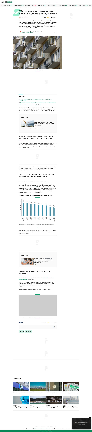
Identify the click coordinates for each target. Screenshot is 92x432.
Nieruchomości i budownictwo (23, 7)
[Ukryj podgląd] (90, 417)
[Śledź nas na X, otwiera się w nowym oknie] (54, 327)
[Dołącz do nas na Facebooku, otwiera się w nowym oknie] (53, 327)
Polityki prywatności (41, 428)
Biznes (17, 7)
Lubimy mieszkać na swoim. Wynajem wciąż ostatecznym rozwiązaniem (33, 128)
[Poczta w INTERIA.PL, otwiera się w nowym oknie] (88, 2)
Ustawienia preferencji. (48, 428)
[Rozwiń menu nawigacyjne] (90, 2)
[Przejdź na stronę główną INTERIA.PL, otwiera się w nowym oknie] (4, 2)
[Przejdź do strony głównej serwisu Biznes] (10, 2)
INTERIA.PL (56, 428)
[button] (48, 2)
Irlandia (35, 186)
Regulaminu (35, 428)
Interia (14, 7)
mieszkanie (22, 331)
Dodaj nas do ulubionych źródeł (31, 32)
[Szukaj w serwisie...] (86, 2)
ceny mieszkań (28, 331)
